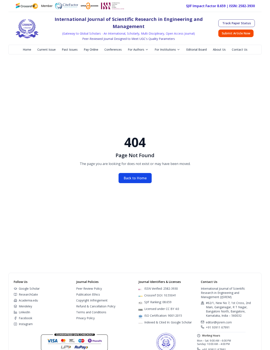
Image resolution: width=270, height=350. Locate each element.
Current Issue (46, 49)
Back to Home (135, 178)
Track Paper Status (236, 23)
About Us (219, 49)
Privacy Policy (85, 318)
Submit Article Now (236, 33)
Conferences (113, 49)
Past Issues (70, 49)
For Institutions (165, 49)
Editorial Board (196, 49)
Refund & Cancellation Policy (95, 306)
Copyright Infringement (92, 300)
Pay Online (91, 49)
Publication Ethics (88, 294)
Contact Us (239, 49)
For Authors (136, 49)
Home (27, 49)
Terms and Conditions (91, 312)
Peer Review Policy (89, 288)
